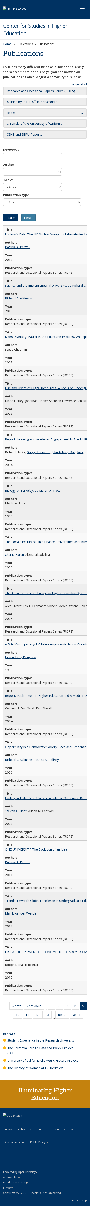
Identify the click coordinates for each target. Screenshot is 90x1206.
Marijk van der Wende (20, 913)
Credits (54, 1129)
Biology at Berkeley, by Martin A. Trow (32, 490)
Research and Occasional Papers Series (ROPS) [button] (41, 91)
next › (63, 1015)
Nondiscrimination (15, 1182)
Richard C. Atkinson (18, 298)
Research (10, 1034)
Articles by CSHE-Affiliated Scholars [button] (32, 102)
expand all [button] (79, 84)
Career (68, 1129)
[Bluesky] (39, 1123)
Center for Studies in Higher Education (35, 29)
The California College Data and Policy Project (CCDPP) (40, 1050)
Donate (40, 1129)
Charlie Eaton (14, 554)
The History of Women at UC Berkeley (35, 1068)
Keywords (11, 149)
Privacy (8, 1187)
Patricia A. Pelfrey (17, 247)
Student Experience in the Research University (40, 1040)
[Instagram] (31, 1123)
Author (8, 164)
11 (29, 1015)
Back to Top (79, 1200)
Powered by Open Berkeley (20, 1172)
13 (48, 1015)
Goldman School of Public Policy (26, 1142)
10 (19, 1015)
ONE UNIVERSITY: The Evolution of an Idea (36, 849)
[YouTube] (23, 1123)
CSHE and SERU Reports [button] (24, 134)
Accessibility (11, 1177)
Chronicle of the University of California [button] (34, 123)
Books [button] (11, 112)
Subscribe (24, 1129)
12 (38, 1015)
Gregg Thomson (38, 452)
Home (7, 44)
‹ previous (35, 1007)
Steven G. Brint (16, 811)
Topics (8, 180)
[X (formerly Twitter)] (7, 1123)
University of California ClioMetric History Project (42, 1060)
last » (78, 1015)
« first (17, 1007)
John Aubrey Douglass (67, 452)
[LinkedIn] (15, 1123)
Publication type (16, 195)
